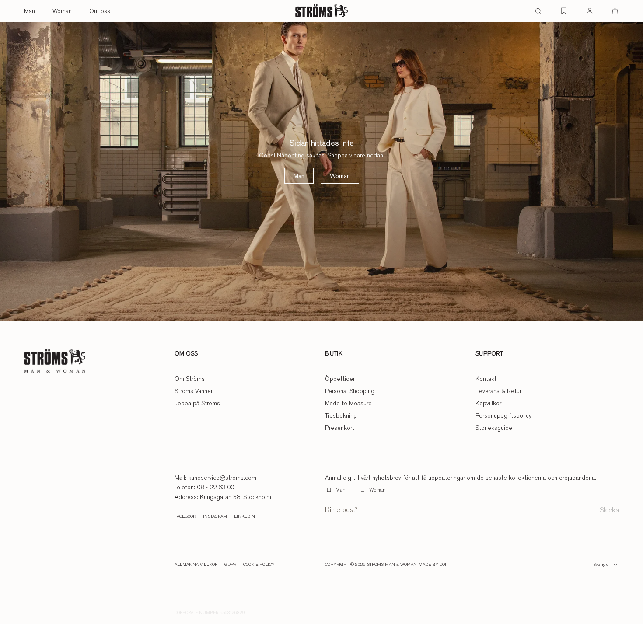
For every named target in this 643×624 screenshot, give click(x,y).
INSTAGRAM (215, 516)
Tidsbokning (341, 415)
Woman (62, 11)
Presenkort (339, 428)
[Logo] (321, 10)
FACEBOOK (185, 516)
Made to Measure (348, 403)
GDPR (230, 564)
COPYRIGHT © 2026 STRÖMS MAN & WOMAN (371, 564)
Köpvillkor (488, 403)
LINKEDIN (244, 516)
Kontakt (485, 379)
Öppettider (340, 379)
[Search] (538, 11)
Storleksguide (493, 428)
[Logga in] (590, 11)
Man (29, 11)
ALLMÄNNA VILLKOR (196, 564)
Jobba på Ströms (197, 403)
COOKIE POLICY (259, 564)
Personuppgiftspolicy (503, 415)
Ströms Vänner (194, 391)
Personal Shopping (349, 391)
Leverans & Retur (498, 391)
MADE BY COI (432, 564)
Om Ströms (190, 379)
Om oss (99, 11)
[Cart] (615, 11)
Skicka (609, 510)
